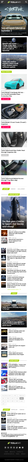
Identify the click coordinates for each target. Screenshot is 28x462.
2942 (3, 401)
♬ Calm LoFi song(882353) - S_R (9, 436)
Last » (3, 404)
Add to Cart (5, 99)
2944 (12, 401)
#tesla (7, 435)
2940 (17, 398)
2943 (8, 401)
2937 (3, 398)
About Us (12, 451)
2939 (12, 398)
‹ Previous (21, 395)
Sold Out (4, 155)
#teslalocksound (19, 435)
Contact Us (20, 451)
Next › (22, 401)
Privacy (23, 453)
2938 (8, 398)
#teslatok (12, 435)
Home (6, 451)
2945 (17, 401)
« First (15, 395)
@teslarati (4, 433)
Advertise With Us (9, 453)
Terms (17, 453)
